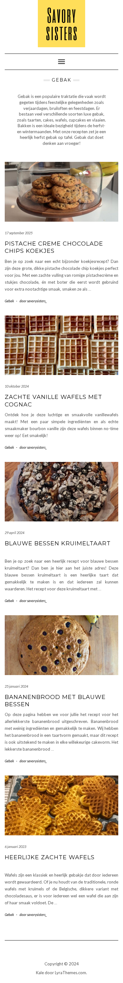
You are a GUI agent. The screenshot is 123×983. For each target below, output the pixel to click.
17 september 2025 (18, 233)
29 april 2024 (14, 533)
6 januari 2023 (15, 846)
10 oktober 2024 (17, 386)
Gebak (9, 301)
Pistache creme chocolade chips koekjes (54, 247)
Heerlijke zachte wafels (50, 857)
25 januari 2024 (16, 686)
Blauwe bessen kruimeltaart (58, 543)
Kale (40, 972)
